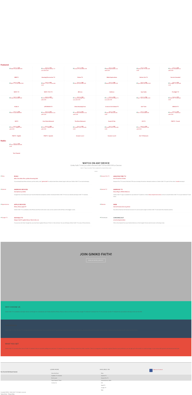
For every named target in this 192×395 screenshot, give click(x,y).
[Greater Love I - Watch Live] (80, 130)
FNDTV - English (16, 135)
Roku (16, 176)
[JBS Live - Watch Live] (80, 86)
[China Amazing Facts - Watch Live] (80, 101)
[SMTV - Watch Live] (16, 116)
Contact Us (54, 382)
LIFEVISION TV (48, 106)
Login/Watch (16, 2)
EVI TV (144, 121)
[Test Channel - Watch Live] (16, 148)
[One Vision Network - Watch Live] (48, 116)
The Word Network (80, 121)
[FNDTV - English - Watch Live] (16, 130)
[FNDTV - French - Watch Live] (175, 116)
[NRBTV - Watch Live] (16, 72)
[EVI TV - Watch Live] (144, 116)
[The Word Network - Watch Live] (80, 116)
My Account (54, 378)
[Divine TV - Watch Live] (80, 72)
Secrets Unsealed (175, 77)
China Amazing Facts (80, 106)
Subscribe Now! (55, 373)
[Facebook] (186, 2)
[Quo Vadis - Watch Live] (144, 86)
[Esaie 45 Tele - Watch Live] (112, 116)
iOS (102, 382)
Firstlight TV (175, 92)
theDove (111, 92)
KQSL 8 (16, 106)
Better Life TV (144, 77)
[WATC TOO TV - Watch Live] (48, 86)
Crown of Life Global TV (112, 106)
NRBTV (16, 77)
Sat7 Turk (143, 106)
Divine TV (80, 77)
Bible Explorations (112, 77)
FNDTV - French (175, 121)
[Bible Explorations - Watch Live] (112, 72)
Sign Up (10, 2)
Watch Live (17, 67)
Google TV (18, 217)
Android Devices (21, 189)
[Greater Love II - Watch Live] (112, 130)
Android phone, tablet (106, 380)
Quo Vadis (144, 92)
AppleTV (103, 385)
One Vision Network (48, 121)
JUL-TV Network (143, 135)
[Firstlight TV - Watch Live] (175, 86)
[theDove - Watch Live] (112, 86)
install (177, 181)
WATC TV (16, 92)
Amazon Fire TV (119, 176)
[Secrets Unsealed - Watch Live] (175, 72)
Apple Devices (20, 204)
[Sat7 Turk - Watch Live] (144, 101)
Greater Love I (80, 135)
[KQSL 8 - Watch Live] (16, 101)
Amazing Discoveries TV (48, 77)
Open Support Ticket (56, 380)
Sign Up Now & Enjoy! (95, 260)
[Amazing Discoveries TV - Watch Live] (48, 72)
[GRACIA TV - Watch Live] (175, 101)
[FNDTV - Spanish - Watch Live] (48, 130)
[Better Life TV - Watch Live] (144, 72)
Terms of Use (4, 394)
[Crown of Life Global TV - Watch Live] (112, 101)
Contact (3, 2)
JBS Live (80, 92)
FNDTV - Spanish (48, 135)
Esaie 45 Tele (111, 121)
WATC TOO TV (48, 92)
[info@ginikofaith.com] (189, 2)
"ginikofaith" (44, 181)
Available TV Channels (56, 375)
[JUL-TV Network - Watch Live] (144, 130)
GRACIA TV (175, 106)
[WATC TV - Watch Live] (16, 86)
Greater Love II (112, 135)
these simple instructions (155, 194)
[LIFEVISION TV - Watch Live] (48, 101)
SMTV (16, 121)
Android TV (118, 189)
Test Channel (16, 153)
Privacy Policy (11, 394)
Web (115, 204)
